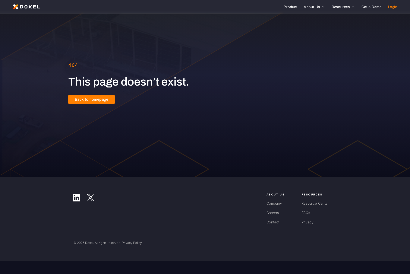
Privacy (308, 222)
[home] (27, 7)
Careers (272, 213)
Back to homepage (91, 99)
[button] (314, 6)
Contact (273, 222)
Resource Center (315, 203)
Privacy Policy (132, 243)
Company (274, 203)
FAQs (306, 213)
